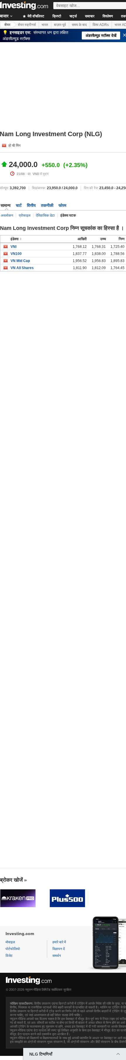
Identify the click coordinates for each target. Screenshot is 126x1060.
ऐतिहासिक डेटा (45, 215)
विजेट (9, 956)
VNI (13, 247)
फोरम (62, 205)
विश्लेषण (108, 16)
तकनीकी (47, 205)
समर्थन (56, 956)
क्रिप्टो (56, 16)
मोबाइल (10, 942)
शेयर (7, 25)
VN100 (16, 254)
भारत (45, 25)
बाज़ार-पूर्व (60, 25)
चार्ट (19, 205)
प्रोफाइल (24, 215)
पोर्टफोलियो (13, 949)
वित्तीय (31, 205)
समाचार (89, 16)
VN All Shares (22, 268)
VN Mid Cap (20, 261)
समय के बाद (79, 25)
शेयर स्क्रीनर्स (27, 25)
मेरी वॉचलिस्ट (35, 16)
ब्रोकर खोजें (11, 880)
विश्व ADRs (101, 25)
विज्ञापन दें (58, 949)
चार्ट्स (73, 16)
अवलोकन (7, 215)
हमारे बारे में (59, 942)
